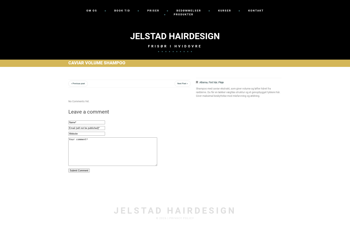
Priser (153, 10)
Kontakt (256, 10)
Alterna (203, 82)
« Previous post (78, 83)
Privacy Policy (181, 218)
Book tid (122, 10)
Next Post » (182, 83)
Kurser (224, 10)
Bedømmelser (188, 10)
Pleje (221, 82)
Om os (91, 10)
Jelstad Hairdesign (175, 36)
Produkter (183, 14)
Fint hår (213, 82)
